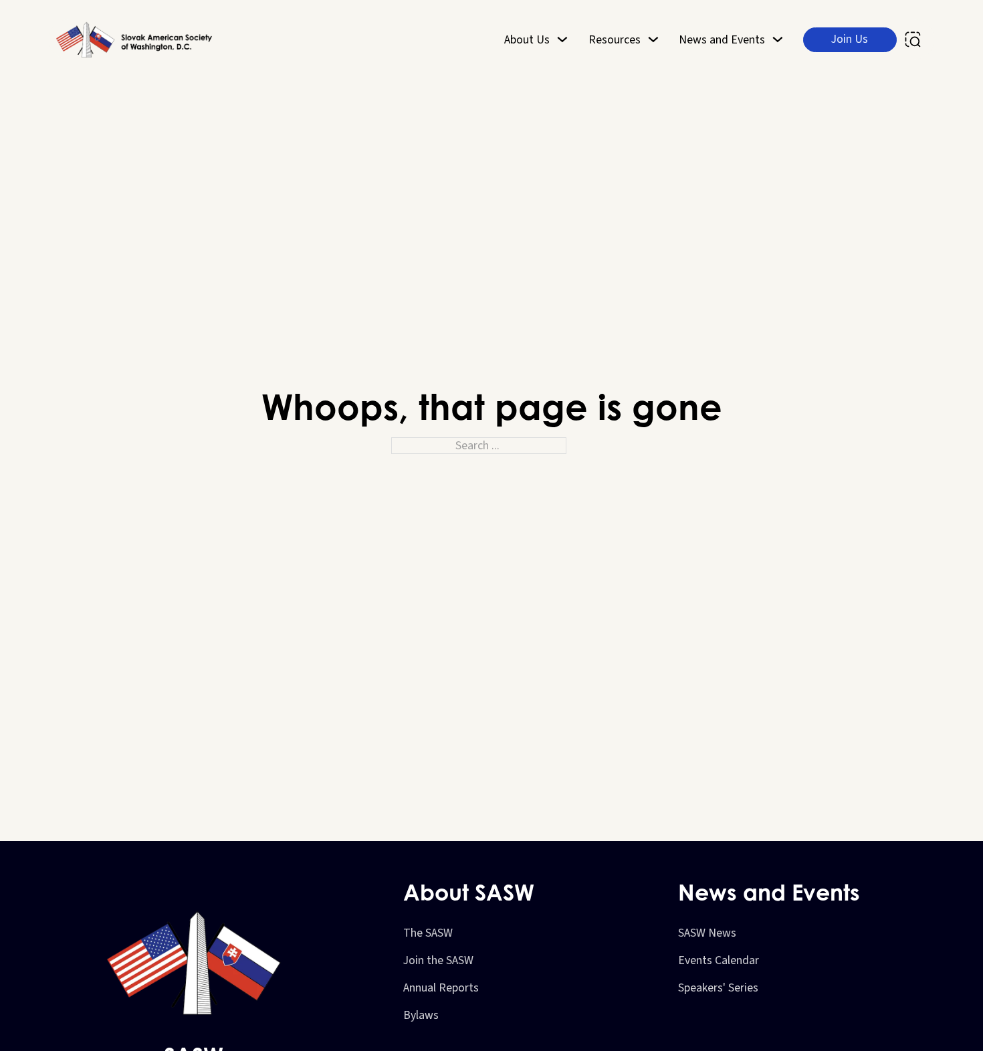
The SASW (428, 933)
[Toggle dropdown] (562, 39)
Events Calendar (718, 960)
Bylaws (421, 1015)
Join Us (849, 39)
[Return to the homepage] (136, 39)
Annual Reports (441, 988)
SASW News (707, 933)
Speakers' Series (718, 988)
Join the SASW (438, 960)
